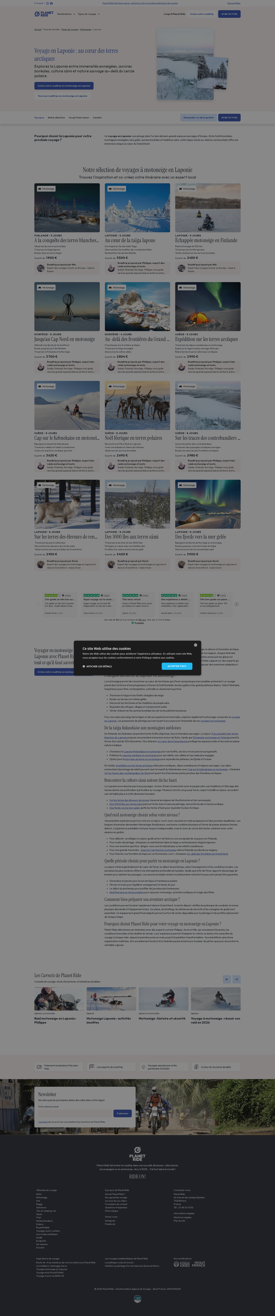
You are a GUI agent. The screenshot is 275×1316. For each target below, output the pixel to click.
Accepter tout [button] (177, 666)
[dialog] (137, 658)
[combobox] (195, 644)
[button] (97, 666)
